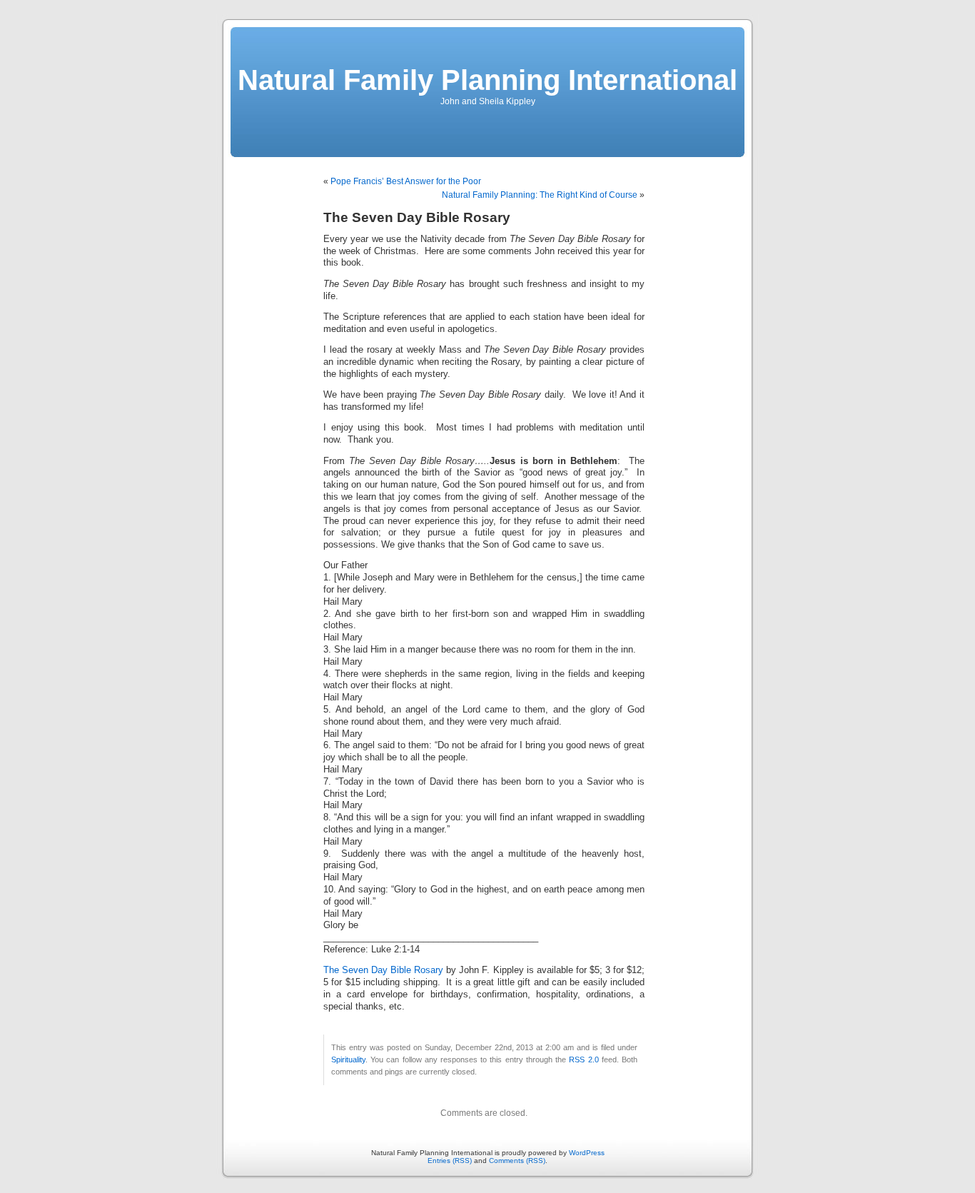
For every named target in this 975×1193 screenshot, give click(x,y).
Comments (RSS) (517, 1160)
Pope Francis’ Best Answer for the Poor (405, 181)
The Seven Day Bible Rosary (383, 970)
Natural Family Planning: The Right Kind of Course (539, 195)
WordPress (587, 1153)
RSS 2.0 (583, 1059)
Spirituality (348, 1059)
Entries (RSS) (450, 1160)
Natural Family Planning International (487, 80)
